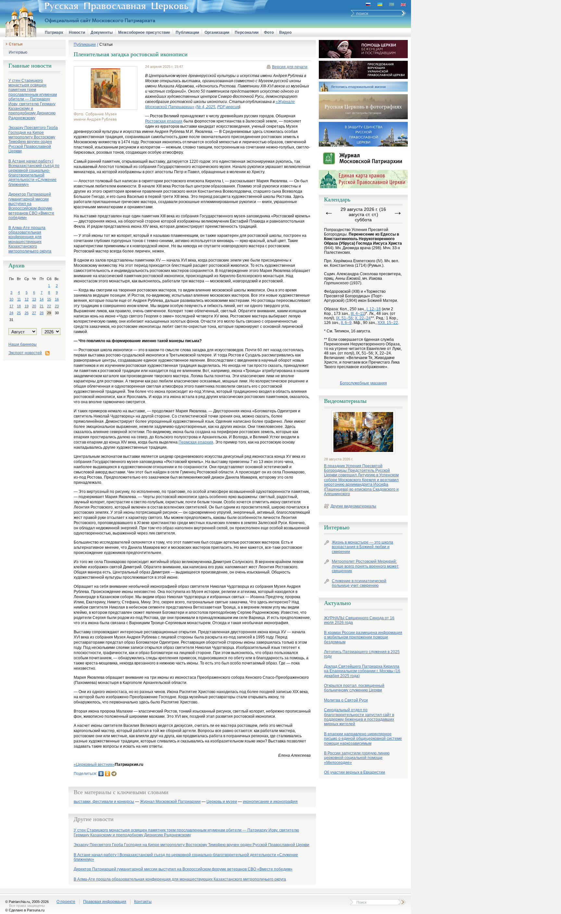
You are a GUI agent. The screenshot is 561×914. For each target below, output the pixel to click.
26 (27, 313)
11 (19, 299)
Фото (269, 32)
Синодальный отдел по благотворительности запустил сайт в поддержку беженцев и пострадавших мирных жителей (359, 717)
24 (11, 313)
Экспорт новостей (25, 353)
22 (49, 306)
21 (42, 306)
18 (19, 306)
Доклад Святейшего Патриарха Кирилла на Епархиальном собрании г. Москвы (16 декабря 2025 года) (362, 671)
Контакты (143, 901)
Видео (285, 32)
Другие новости (94, 819)
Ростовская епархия (163, 121)
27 (34, 313)
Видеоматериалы (345, 401)
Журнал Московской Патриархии (170, 802)
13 (34, 299)
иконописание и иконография (270, 802)
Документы (102, 32)
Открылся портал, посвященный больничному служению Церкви (354, 687)
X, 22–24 (363, 318)
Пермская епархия (196, 442)
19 (27, 306)
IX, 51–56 (344, 318)
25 (19, 313)
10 (11, 299)
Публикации (187, 32)
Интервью (18, 52)
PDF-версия (228, 107)
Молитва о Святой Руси (346, 700)
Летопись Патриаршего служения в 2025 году (362, 654)
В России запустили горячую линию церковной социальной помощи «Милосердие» (357, 758)
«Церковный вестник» (94, 764)
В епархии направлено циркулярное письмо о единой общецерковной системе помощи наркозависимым (363, 739)
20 (34, 306)
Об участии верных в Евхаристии (354, 772)
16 (57, 299)
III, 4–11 (357, 313)
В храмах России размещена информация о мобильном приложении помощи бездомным (363, 637)
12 (27, 299)
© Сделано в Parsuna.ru (24, 910)
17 (11, 306)
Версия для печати (289, 67)
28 (42, 313)
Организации (217, 32)
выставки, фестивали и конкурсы (104, 802)
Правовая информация (104, 901)
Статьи (15, 44)
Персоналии (246, 32)
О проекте (65, 901)
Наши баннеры (22, 344)
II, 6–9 (346, 322)
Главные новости (30, 65)
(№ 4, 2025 (205, 107)
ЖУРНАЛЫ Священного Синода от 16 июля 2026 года (359, 620)
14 (42, 299)
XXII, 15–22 (388, 322)
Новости (77, 32)
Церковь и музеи (221, 802)
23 (57, 306)
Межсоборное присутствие (144, 32)
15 (49, 299)
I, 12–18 (374, 309)
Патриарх (54, 32)
